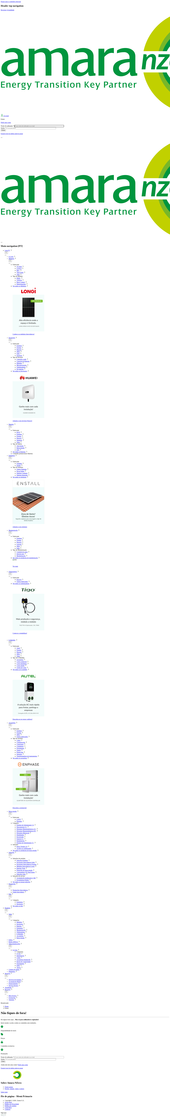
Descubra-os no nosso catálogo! (22, 719)
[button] (5, 116)
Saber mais (4, 1092)
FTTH (19, 954)
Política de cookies (10, 1106)
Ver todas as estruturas (19, 477)
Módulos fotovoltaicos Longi (26, 866)
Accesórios (20, 936)
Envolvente (20, 837)
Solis (18, 353)
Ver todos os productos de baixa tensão (25, 850)
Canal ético (8, 1107)
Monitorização (13, 530)
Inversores (12, 338)
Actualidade (10, 10)
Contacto (7, 1109)
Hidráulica (12, 971)
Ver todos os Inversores (20, 371)
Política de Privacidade (12, 1104)
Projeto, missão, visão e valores (14, 1089)
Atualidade (8, 987)
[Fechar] (1, 242)
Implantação (20, 956)
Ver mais (15, 566)
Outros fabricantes (22, 581)
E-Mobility (12, 640)
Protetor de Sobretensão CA (25, 825)
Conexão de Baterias (23, 361)
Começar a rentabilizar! (20, 633)
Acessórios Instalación (23, 960)
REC (18, 270)
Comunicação (21, 742)
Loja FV (7, 250)
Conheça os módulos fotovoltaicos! (23, 334)
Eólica (11, 940)
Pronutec (19, 821)
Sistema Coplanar (22, 473)
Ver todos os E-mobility (20, 669)
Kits (10, 894)
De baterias (20, 369)
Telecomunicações (14, 944)
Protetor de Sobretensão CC (25, 843)
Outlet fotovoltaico (18, 892)
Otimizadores (13, 571)
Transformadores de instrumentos (27, 756)
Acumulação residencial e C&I (26, 878)
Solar (10, 914)
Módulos (11, 258)
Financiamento (13, 983)
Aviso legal (8, 1102)
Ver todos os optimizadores (21, 583)
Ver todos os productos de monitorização (25, 558)
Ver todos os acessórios (20, 758)
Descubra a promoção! (20, 808)
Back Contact (21, 282)
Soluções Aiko (21, 874)
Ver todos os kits (18, 906)
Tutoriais (11, 1000)
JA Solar (19, 266)
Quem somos (9, 1087)
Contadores (20, 746)
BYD (18, 432)
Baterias (11, 424)
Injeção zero (20, 554)
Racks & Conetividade (24, 961)
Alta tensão (20, 446)
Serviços (7, 973)
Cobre (18, 958)
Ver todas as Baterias (19, 452)
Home (7, 1006)
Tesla (18, 442)
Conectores (20, 744)
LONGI (19, 268)
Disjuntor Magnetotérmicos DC (26, 831)
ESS (18, 450)
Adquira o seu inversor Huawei (22, 421)
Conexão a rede (21, 359)
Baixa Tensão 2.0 (22, 846)
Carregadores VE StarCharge (26, 872)
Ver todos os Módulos (19, 286)
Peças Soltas (20, 471)
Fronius (19, 348)
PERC (19, 278)
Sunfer (19, 465)
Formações (12, 998)
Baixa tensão (20, 448)
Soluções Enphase (22, 860)
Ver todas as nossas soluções (21, 882)
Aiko (18, 274)
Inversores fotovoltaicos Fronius (26, 864)
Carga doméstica (22, 664)
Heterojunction (21, 284)
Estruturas (12, 455)
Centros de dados (14, 969)
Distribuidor (20, 835)
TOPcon (19, 280)
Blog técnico (13, 996)
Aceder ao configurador (24, 848)
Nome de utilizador (7, 126)
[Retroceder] (6, 252)
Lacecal (19, 544)
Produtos (7, 908)
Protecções (20, 752)
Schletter (19, 463)
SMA (18, 351)
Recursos (3, 10)
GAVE (19, 819)
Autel (18, 648)
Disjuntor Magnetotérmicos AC (26, 829)
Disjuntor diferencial (23, 833)
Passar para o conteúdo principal (11, 1)
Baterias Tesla (21, 868)
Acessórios (20, 660)
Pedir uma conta (6, 122)
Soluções (11, 852)
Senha (3, 128)
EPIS (18, 965)
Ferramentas (20, 748)
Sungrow (19, 355)
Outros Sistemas (22, 469)
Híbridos (19, 363)
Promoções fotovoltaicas (20, 890)
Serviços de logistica (15, 980)
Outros (19, 750)
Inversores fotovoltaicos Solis (26, 862)
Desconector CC (22, 827)
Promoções (12, 884)
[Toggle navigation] (1, 137)
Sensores (19, 754)
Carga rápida (20, 665)
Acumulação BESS (15, 981)
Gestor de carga (21, 667)
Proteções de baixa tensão (24, 870)
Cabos (18, 740)
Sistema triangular (22, 475)
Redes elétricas (13, 942)
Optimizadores (21, 367)
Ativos (19, 967)
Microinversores (22, 365)
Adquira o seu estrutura (20, 527)
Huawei (19, 349)
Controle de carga (22, 552)
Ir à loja (11, 256)
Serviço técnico (13, 985)
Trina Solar (20, 272)
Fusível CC (20, 839)
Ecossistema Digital (23, 880)
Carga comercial (22, 662)
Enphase (19, 346)
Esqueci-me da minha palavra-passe (12, 134)
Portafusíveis (20, 841)
